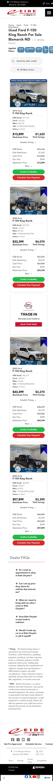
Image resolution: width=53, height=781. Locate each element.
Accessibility (41, 761)
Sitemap (20, 761)
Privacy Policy (30, 761)
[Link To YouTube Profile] (23, 739)
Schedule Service (34, 744)
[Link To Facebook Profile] (13, 739)
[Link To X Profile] (18, 739)
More (27, 166)
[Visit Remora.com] (39, 768)
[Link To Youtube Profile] (34, 778)
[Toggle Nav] (49, 13)
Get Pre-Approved (13, 744)
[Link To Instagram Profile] (28, 739)
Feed (48, 778)
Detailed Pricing (27, 142)
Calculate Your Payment (28, 178)
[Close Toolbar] (4, 778)
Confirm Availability (28, 172)
